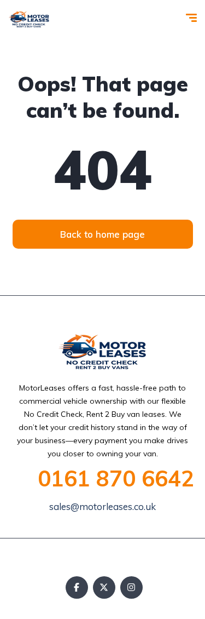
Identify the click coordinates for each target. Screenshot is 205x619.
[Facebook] (77, 587)
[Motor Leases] (29, 19)
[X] (104, 587)
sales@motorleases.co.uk (102, 506)
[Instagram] (131, 587)
